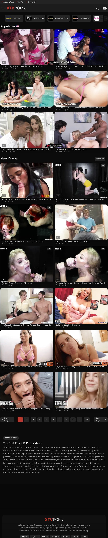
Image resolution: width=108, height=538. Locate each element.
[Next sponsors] (106, 18)
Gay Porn (20, 2)
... (79, 419)
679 (86, 419)
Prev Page (6, 419)
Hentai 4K (32, 2)
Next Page (97, 419)
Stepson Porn (8, 2)
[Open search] (97, 8)
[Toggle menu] (3, 8)
